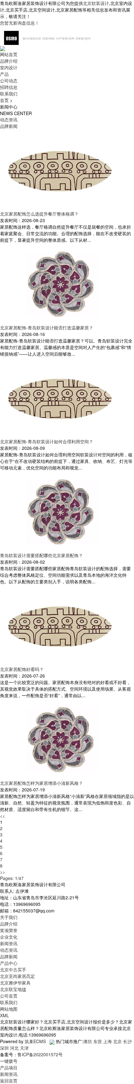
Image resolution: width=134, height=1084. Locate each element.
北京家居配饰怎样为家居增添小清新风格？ (41, 783)
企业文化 (8, 937)
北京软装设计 (96, 3)
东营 (97, 1041)
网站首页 (8, 54)
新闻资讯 (8, 943)
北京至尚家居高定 (17, 976)
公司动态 (8, 80)
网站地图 (8, 1009)
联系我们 (8, 93)
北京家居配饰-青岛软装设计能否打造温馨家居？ (46, 327)
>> (2, 872)
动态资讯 (8, 119)
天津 (24, 1048)
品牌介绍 (8, 61)
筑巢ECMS (35, 1041)
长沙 (127, 1041)
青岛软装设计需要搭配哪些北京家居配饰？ (41, 555)
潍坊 (87, 1041)
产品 (4, 74)
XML (4, 1015)
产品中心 (8, 963)
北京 (117, 1041)
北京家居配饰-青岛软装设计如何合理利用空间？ (46, 441)
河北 (14, 1048)
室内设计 (8, 67)
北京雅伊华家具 (15, 982)
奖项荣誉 (8, 930)
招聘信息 (8, 87)
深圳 (4, 1048)
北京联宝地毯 (13, 989)
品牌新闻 (8, 126)
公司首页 (8, 996)
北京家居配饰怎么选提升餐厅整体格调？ (39, 214)
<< (2, 816)
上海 (107, 1041)
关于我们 (8, 917)
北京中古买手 (13, 969)
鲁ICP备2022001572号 (40, 1054)
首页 (4, 100)
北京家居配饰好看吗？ (22, 669)
